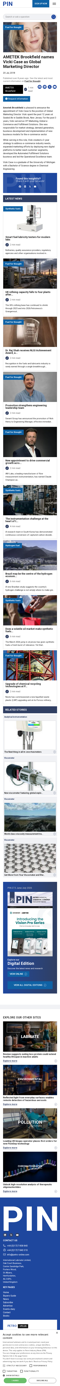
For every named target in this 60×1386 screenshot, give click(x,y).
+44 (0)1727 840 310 (17, 1250)
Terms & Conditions (11, 1372)
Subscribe (8, 1302)
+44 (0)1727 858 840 (17, 1245)
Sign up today (18, 1345)
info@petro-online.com (18, 1254)
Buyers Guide (9, 1295)
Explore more (10, 1061)
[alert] (9, 1384)
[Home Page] (7, 4)
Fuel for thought (32, 81)
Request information (18, 98)
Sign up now (41, 4)
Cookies (6, 1362)
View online (16, 974)
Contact (6, 1312)
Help (5, 1367)
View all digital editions (28, 985)
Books (6, 1315)
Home (6, 1292)
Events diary (9, 1309)
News (6, 1299)
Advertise (8, 1305)
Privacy (6, 1377)
